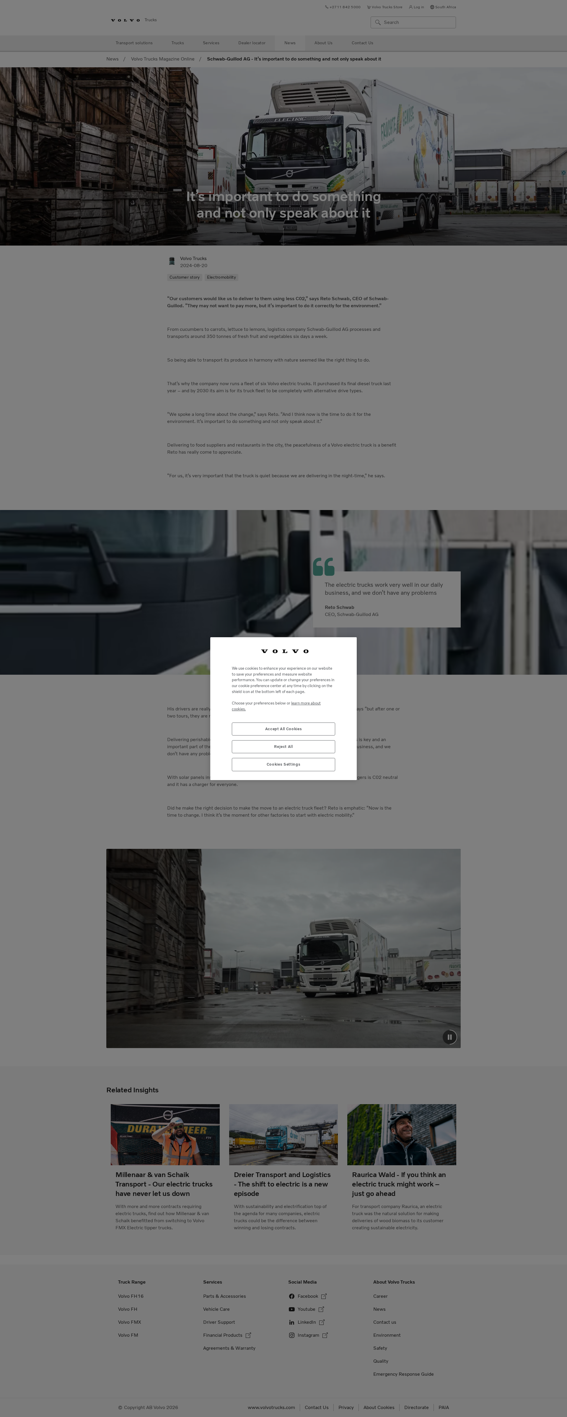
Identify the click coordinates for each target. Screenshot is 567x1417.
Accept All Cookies (283, 728)
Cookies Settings (284, 764)
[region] (283, 708)
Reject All (283, 746)
